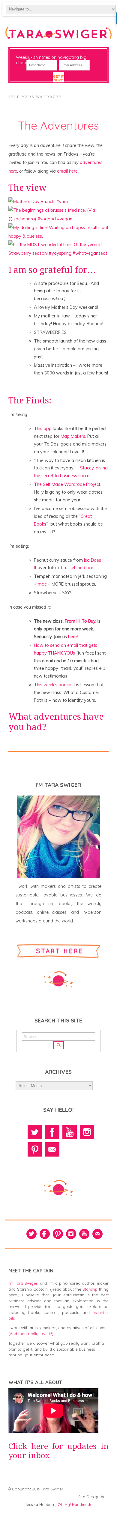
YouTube (69, 1132)
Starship (90, 1289)
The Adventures (58, 125)
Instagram (87, 1132)
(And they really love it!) (30, 1333)
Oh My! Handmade (75, 1504)
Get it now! (58, 78)
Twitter (35, 1132)
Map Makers (73, 436)
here (72, 636)
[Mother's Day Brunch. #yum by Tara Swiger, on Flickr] (38, 201)
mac (43, 584)
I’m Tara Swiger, (23, 1283)
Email (52, 1149)
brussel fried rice (77, 567)
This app (43, 428)
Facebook (52, 1132)
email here (67, 171)
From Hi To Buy (80, 621)
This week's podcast (54, 684)
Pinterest (35, 1149)
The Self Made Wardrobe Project (67, 484)
